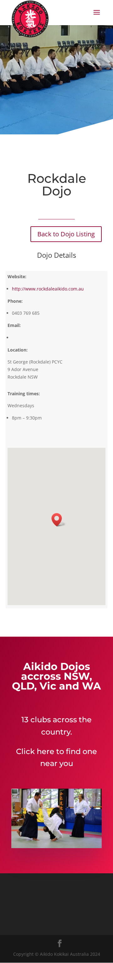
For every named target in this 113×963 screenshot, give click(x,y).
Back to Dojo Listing (66, 234)
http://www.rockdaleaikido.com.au (48, 289)
